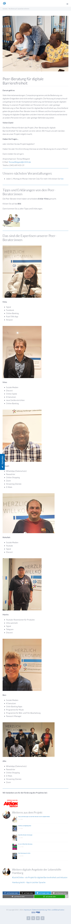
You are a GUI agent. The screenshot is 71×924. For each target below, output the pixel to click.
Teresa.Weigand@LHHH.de (20, 162)
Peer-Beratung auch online (24, 853)
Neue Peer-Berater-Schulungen (25, 835)
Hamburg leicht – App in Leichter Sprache (28, 882)
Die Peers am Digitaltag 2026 (24, 825)
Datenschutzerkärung (39, 910)
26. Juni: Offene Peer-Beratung (25, 844)
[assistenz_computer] (11, 214)
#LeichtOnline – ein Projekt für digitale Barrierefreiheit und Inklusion (39, 877)
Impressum (27, 910)
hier (62, 179)
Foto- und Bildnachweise (56, 910)
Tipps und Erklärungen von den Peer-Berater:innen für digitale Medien (34, 816)
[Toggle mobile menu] (67, 4)
